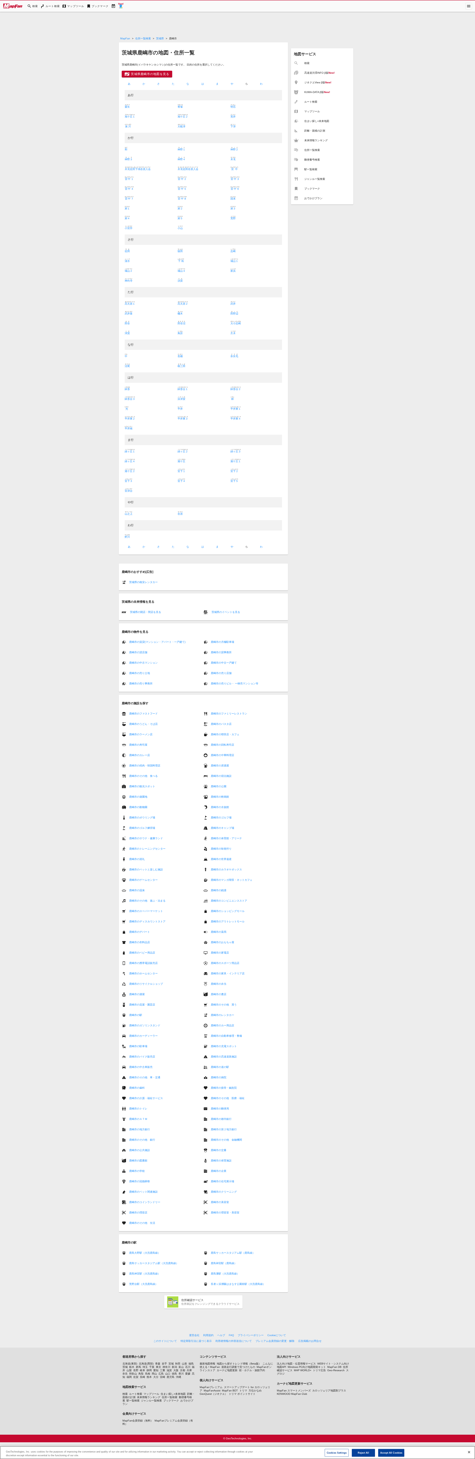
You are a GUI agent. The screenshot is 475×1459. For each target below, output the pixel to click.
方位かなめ (255, 1390)
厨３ (233, 208)
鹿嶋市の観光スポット (142, 786)
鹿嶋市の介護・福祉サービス (146, 1097)
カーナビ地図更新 (227, 1370)
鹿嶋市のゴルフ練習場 (142, 827)
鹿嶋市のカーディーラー (143, 1035)
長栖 (180, 356)
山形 (184, 1363)
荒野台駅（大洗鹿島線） (143, 1283)
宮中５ (182, 188)
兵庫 (189, 1370)
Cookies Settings (337, 1452)
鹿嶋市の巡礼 (137, 858)
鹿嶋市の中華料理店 (222, 754)
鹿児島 (170, 1376)
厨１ (127, 208)
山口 (167, 1373)
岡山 (154, 1373)
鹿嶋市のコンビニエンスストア (229, 900)
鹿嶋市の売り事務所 (141, 683)
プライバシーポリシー (251, 1335)
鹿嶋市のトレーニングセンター (147, 848)
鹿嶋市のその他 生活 (142, 1222)
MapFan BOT (230, 1390)
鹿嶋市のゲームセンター (143, 879)
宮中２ (182, 178)
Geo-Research (336, 1370)
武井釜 (128, 313)
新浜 (233, 270)
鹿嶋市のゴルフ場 (221, 817)
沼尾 (127, 366)
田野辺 (234, 313)
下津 (233, 126)
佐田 (127, 251)
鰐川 (127, 536)
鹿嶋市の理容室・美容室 (225, 1212)
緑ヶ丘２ (183, 451)
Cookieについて (276, 1335)
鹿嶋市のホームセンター (143, 973)
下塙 (181, 261)
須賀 (180, 280)
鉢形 (127, 389)
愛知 (155, 1370)
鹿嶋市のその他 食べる (143, 775)
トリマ (243, 1390)
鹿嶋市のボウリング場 (142, 817)
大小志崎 (235, 323)
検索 (125, 1393)
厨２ (180, 208)
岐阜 (142, 1370)
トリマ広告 (319, 1370)
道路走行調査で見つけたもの (238, 1366)
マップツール (151, 1393)
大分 (155, 1376)
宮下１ (181, 471)
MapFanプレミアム (211, 1387)
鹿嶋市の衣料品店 (139, 942)
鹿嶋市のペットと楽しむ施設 (146, 869)
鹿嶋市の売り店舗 (221, 673)
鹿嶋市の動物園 (138, 806)
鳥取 (141, 1373)
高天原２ (183, 303)
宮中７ (129, 198)
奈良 (125, 1373)
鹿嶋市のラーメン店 (141, 734)
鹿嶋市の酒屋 (137, 994)
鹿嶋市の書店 (218, 994)
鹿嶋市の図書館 (138, 1160)
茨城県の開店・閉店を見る (145, 612)
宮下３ (128, 480)
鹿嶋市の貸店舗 (138, 652)
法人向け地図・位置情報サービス (296, 1363)
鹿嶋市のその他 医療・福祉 (228, 1097)
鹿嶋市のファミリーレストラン (229, 713)
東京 (158, 1366)
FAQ (231, 1335)
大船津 (181, 126)
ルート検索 (135, 1393)
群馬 (138, 1366)
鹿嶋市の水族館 (220, 806)
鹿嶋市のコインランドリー (144, 1201)
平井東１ (235, 408)
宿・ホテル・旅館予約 (252, 1370)
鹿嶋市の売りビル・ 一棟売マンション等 (234, 683)
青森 (157, 1363)
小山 (180, 228)
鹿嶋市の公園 (218, 786)
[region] (237, 1452)
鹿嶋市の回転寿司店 (222, 744)
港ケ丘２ (130, 471)
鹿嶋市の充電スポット (224, 1046)
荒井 (233, 116)
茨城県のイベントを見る (225, 612)
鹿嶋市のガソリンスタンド (144, 1025)
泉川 (128, 126)
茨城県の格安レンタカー (143, 582)
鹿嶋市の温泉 (137, 890)
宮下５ (234, 480)
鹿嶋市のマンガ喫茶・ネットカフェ (231, 879)
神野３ (128, 159)
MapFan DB (334, 1366)
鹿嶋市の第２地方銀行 (224, 1129)
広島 (161, 1373)
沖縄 (178, 1376)
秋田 (177, 1363)
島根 (147, 1373)
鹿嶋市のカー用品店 (222, 1025)
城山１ (234, 261)
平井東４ (235, 418)
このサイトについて (165, 1340)
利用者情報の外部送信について (233, 1340)
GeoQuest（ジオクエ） (213, 1393)
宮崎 (162, 1376)
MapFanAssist (212, 1390)
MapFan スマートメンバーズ (294, 1390)
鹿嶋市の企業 (218, 1170)
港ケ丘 (181, 461)
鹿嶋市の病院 (218, 1077)
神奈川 (166, 1366)
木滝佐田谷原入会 (188, 169)
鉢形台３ (130, 398)
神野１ (181, 149)
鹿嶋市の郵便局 (220, 1108)
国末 (233, 198)
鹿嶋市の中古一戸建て (224, 662)
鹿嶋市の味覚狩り (221, 848)
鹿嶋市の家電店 (220, 952)
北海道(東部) (129, 1363)
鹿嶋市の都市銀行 (221, 1118)
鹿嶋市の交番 (218, 1149)
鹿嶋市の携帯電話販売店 (143, 962)
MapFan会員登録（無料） (137, 1420)
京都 (182, 1370)
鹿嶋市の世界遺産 (221, 858)
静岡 (149, 1370)
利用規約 (208, 1335)
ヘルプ (221, 1335)
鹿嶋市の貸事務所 (221, 652)
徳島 (174, 1373)
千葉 (151, 1366)
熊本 (149, 1376)
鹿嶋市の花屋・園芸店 (142, 1004)
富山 (181, 1366)
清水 (127, 261)
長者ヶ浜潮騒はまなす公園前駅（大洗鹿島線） (238, 1283)
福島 (191, 1363)
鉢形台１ (183, 389)
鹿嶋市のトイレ (138, 1108)
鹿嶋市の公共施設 (139, 1149)
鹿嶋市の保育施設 (221, 1160)
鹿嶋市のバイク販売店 (142, 1056)
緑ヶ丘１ (130, 451)
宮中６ (235, 188)
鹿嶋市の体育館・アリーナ (226, 838)
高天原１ (130, 303)
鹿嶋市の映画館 (220, 796)
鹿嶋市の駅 (135, 1014)
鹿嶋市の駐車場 (138, 1046)
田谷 (127, 323)
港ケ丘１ (235, 461)
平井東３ (183, 418)
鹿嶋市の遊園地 (138, 796)
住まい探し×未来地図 (173, 1393)
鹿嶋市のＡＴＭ (138, 1118)
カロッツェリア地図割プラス (329, 1390)
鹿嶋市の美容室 (220, 1201)
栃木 (131, 1366)
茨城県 (160, 38)
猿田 (180, 251)
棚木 (180, 313)
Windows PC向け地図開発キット (307, 1366)
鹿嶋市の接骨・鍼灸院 (224, 1087)
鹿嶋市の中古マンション (143, 662)
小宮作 (128, 228)
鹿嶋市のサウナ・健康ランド (146, 838)
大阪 (175, 1370)
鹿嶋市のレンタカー (222, 1014)
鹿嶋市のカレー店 (139, 754)
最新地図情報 (207, 1363)
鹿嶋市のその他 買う (224, 1004)
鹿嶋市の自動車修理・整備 (226, 1035)
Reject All (363, 1452)
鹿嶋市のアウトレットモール (228, 921)
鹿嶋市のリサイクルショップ (146, 983)
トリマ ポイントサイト (242, 1393)
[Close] (469, 1452)
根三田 (181, 366)
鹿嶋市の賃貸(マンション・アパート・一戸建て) (157, 641)
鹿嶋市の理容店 (138, 1212)
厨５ (180, 218)
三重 (162, 1370)
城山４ (181, 270)
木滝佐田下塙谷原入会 (138, 169)
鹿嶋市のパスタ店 (221, 723)
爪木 (233, 333)
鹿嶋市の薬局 (218, 931)
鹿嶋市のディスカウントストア (147, 921)
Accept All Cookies (391, 1452)
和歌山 (133, 1373)
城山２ (128, 270)
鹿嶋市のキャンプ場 (222, 827)
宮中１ (129, 178)
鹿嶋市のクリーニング (224, 1191)
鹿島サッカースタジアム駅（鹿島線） (233, 1252)
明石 (233, 106)
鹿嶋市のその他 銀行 (142, 1139)
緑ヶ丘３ (235, 451)
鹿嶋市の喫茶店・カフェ (225, 734)
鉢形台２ (235, 389)
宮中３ (235, 178)
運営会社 (194, 1335)
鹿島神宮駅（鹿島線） (224, 1263)
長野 (135, 1370)
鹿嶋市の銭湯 (218, 890)
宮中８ (182, 198)
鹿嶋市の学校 (137, 1170)
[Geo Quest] (121, 6)
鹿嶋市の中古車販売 (141, 1066)
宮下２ (234, 471)
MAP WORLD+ (302, 1370)
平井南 (128, 428)
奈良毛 (234, 356)
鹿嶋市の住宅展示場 (222, 1181)
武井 (233, 303)
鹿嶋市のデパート (139, 931)
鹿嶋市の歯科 (137, 1087)
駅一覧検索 (133, 1400)
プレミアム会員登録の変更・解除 (274, 1340)
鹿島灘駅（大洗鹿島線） (225, 1273)
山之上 (128, 513)
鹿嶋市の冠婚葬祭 (139, 1181)
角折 (180, 333)
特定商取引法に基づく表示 (196, 1340)
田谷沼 (181, 323)
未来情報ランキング (148, 1397)
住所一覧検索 (143, 38)
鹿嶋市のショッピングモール (228, 910)
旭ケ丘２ (183, 116)
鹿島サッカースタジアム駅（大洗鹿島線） (153, 1263)
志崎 (233, 251)
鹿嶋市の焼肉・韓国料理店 (144, 765)
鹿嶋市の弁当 (218, 983)
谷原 (180, 513)
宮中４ (129, 188)
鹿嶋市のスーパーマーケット (146, 910)
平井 (180, 408)
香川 (181, 1373)
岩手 (164, 1363)
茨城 (125, 1366)
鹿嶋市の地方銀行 (139, 1129)
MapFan (125, 38)
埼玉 (145, 1366)
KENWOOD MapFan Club (292, 1393)
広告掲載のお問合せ (310, 1340)
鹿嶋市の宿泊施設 (221, 775)
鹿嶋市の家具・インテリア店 (228, 973)
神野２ (234, 149)
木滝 (233, 159)
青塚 (180, 106)
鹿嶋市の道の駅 (220, 1066)
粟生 (127, 106)
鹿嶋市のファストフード (143, 713)
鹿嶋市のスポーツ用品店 (225, 962)
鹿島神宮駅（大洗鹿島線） (144, 1273)
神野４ (181, 159)
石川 (187, 1366)
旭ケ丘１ (130, 116)
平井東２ (130, 418)
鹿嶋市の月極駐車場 (222, 641)
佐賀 (135, 1376)
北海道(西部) (146, 1363)
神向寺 (128, 280)
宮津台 (128, 490)
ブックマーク (171, 1400)
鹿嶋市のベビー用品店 (142, 952)
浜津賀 (181, 398)
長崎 (142, 1376)
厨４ (127, 218)
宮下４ (181, 480)
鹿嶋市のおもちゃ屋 (222, 942)
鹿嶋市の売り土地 (139, 673)
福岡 (129, 1376)
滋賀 (169, 1370)
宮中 (234, 169)
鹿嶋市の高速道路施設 (224, 1056)
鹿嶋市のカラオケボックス (226, 869)
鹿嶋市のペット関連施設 (143, 1191)
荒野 (233, 218)
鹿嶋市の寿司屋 (138, 744)
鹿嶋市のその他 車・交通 (144, 1077)
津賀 (127, 333)
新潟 (174, 1366)
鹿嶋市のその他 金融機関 (226, 1139)
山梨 (129, 1370)
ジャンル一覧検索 (151, 1400)
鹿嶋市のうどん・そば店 (143, 723)
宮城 (171, 1363)
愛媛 (187, 1373)
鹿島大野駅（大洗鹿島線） (144, 1252)
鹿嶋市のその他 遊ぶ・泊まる (147, 900)
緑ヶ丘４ (130, 461)
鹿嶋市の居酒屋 (220, 765)
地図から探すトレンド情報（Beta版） (239, 1363)
